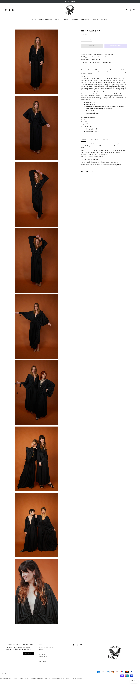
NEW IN (41, 649)
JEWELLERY (42, 654)
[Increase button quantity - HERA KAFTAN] (90, 39)
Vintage (105, 139)
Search (16, 678)
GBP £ (3, 673)
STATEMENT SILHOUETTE (46, 647)
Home (5, 26)
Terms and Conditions (37, 678)
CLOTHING (42, 652)
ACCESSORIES (43, 656)
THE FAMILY (42, 661)
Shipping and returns (58, 678)
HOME (41, 644)
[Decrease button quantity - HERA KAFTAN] (83, 39)
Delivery (83, 139)
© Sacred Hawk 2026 (5, 678)
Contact (47, 678)
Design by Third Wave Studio (74, 678)
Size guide (94, 139)
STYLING (41, 659)
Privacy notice (24, 678)
